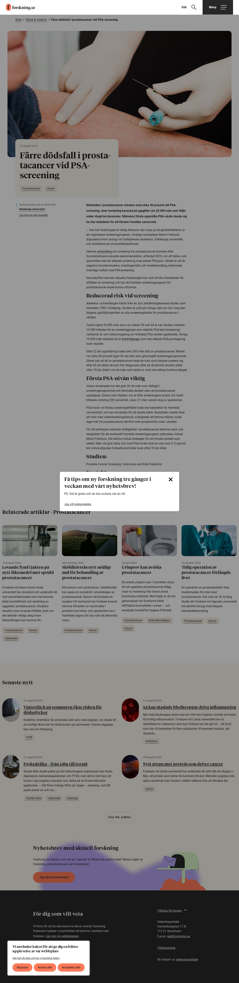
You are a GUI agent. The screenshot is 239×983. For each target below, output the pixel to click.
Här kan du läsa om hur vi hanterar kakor (36, 958)
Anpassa (22, 967)
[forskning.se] (17, 7)
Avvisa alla (45, 967)
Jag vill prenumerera (77, 504)
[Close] (171, 479)
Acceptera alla (71, 967)
